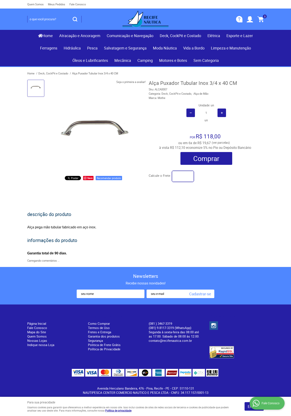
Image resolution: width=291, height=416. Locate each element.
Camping (145, 60)
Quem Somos (35, 4)
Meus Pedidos (56, 4)
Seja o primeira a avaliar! (131, 82)
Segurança (95, 340)
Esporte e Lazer (239, 35)
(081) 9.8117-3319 (170, 328)
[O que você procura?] (75, 19)
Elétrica (213, 35)
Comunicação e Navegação (130, 35)
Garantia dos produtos (104, 336)
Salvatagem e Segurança (125, 48)
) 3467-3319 (160, 323)
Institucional (38, 316)
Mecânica (122, 60)
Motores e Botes (173, 60)
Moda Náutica (165, 48)
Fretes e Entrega (99, 332)
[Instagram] (213, 325)
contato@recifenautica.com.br (170, 340)
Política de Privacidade (104, 349)
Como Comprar (99, 323)
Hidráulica (72, 48)
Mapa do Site (36, 332)
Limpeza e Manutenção (231, 48)
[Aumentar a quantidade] (222, 113)
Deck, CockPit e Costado (180, 35)
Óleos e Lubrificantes (90, 60)
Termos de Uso (99, 328)
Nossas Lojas (37, 340)
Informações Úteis (105, 316)
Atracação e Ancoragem (79, 35)
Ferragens (48, 48)
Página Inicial (36, 323)
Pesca (92, 48)
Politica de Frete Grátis (104, 345)
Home (47, 35)
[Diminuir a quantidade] (190, 113)
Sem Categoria (206, 60)
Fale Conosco (77, 4)
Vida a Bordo (194, 48)
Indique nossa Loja (40, 345)
